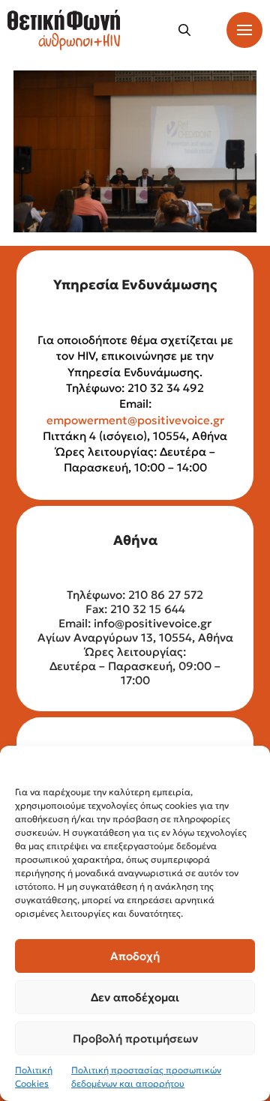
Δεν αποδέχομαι (135, 997)
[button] (184, 30)
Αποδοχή (135, 956)
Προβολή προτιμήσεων (135, 1038)
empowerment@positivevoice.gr (135, 420)
